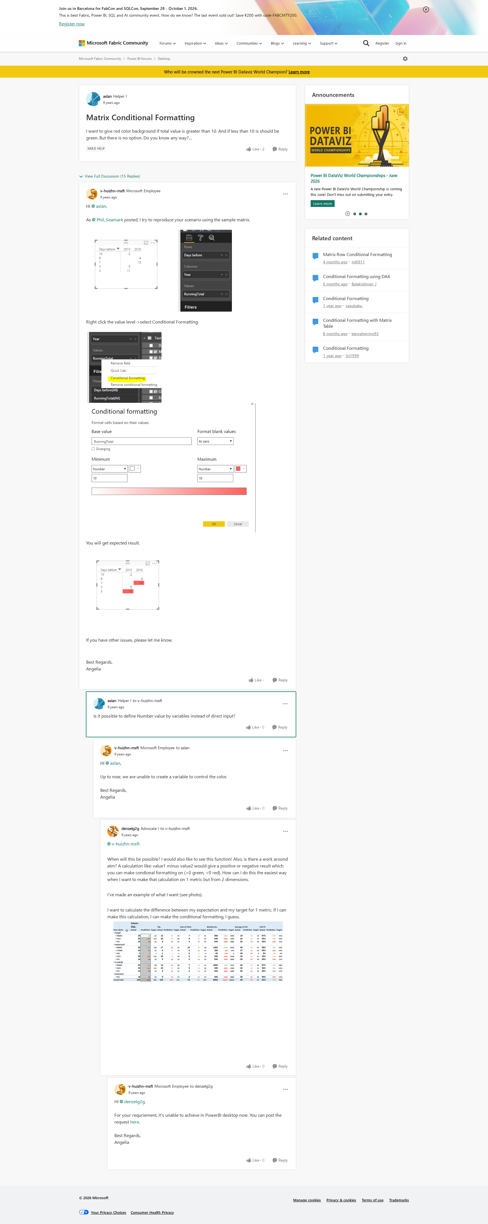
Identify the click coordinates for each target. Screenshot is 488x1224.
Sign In (400, 43)
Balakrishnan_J (364, 284)
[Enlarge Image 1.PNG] (159, 271)
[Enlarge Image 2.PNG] (171, 468)
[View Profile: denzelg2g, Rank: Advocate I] (113, 831)
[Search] (366, 43)
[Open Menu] (405, 59)
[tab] (354, 214)
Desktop (164, 58)
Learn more (299, 72)
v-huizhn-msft (112, 190)
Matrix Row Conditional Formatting (357, 254)
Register (382, 43)
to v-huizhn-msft (147, 700)
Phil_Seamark (110, 219)
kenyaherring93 (365, 333)
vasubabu (354, 305)
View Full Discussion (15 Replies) (112, 176)
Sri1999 (352, 355)
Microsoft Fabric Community (100, 58)
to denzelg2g (201, 1086)
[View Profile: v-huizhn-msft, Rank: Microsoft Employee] (91, 194)
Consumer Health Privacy (152, 1212)
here (134, 1122)
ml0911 (358, 262)
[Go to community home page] (113, 43)
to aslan (182, 747)
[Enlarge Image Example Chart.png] (198, 951)
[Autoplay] (347, 214)
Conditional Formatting (346, 298)
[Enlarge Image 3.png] (124, 367)
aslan (107, 96)
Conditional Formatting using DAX (356, 276)
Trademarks (399, 1199)
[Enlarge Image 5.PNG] (125, 583)
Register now (72, 24)
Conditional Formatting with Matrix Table (357, 323)
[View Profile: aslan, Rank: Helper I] (93, 99)
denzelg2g (130, 828)
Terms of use (373, 1199)
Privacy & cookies (341, 1199)
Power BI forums (139, 58)
